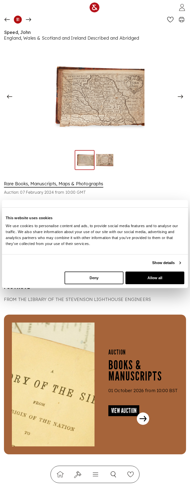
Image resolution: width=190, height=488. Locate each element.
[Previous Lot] (7, 20)
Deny (94, 278)
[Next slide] (180, 96)
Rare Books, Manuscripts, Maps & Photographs (53, 184)
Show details (163, 263)
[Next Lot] (28, 20)
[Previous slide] (9, 96)
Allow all (154, 278)
